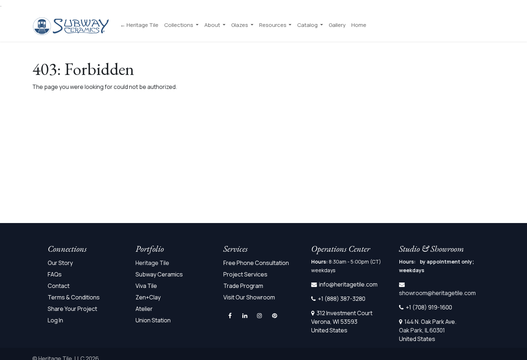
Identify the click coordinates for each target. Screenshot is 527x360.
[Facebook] (230, 315)
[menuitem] (139, 25)
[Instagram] (259, 315)
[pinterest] (274, 315)
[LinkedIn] (245, 315)
